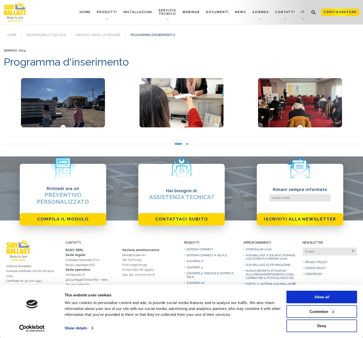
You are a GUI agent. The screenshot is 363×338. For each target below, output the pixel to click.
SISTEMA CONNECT (199, 249)
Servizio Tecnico (167, 12)
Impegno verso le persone (98, 35)
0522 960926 (80, 284)
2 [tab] (187, 143)
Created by (313, 274)
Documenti (217, 12)
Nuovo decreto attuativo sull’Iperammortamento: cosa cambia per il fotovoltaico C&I (270, 274)
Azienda (260, 12)
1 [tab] (178, 143)
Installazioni (137, 12)
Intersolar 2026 (258, 249)
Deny (321, 326)
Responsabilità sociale (46, 35)
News (240, 12)
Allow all (321, 297)
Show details (76, 328)
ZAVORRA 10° (195, 283)
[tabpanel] (63, 105)
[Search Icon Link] (313, 12)
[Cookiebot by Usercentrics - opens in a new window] (32, 328)
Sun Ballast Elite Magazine (268, 265)
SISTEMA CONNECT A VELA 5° (206, 255)
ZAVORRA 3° (194, 267)
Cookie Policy (315, 268)
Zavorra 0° (195, 261)
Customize (319, 311)
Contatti (285, 12)
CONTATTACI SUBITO (181, 219)
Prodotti (107, 12)
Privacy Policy (316, 262)
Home (85, 12)
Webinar (191, 12)
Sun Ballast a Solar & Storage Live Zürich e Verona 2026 (270, 257)
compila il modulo (63, 219)
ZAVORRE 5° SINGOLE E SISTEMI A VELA (209, 274)
